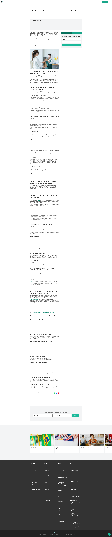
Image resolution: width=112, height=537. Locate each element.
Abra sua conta (105, 1)
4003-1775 (72, 503)
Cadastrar (71, 45)
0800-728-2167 (73, 514)
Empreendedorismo (53, 8)
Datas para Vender (37, 447)
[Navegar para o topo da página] (109, 534)
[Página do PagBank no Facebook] (71, 523)
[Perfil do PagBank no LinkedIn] (77, 523)
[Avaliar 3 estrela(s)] (37, 392)
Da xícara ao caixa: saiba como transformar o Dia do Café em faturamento (91, 449)
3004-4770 (72, 510)
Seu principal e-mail (67, 42)
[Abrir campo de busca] (110, 2)
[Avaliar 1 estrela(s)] (35, 392)
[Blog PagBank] (79, 523)
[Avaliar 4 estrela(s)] (38, 392)
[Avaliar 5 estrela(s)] (39, 392)
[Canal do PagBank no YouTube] (75, 523)
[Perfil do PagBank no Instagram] (73, 523)
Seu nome (65, 39)
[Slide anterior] (31, 455)
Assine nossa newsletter (96, 1)
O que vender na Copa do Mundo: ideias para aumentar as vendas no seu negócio (40, 449)
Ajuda (72, 519)
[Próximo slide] (37, 455)
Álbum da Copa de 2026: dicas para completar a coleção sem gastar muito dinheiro (66, 449)
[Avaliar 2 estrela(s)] (36, 392)
